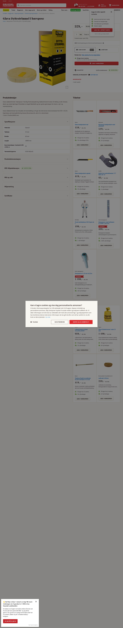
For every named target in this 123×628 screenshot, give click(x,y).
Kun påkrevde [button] (60, 322)
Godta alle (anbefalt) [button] (81, 322)
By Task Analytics (33, 625)
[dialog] (61, 314)
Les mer (47, 317)
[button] (34, 322)
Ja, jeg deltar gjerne (10, 621)
